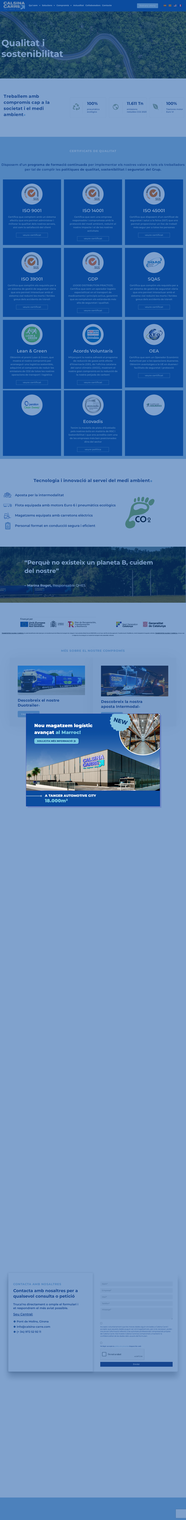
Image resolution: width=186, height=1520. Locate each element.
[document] (93, 760)
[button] (155, 717)
